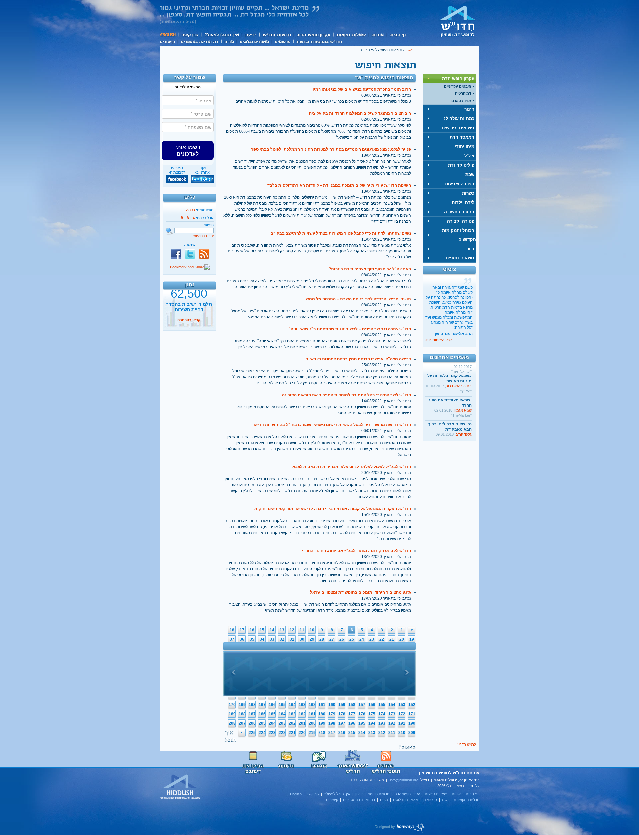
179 (331, 714)
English (169, 34)
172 (401, 714)
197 (341, 723)
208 (232, 723)
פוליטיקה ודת (461, 165)
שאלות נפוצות (351, 34)
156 (371, 704)
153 (401, 704)
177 (351, 714)
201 (302, 723)
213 (371, 732)
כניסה (190, 210)
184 (282, 714)
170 (232, 704)
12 (292, 630)
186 (262, 714)
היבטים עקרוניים (457, 86)
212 (381, 732)
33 (272, 639)
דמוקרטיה (463, 93)
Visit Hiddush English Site (180, 787)
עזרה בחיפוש (203, 236)
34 (262, 639)
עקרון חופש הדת (313, 34)
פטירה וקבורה (460, 221)
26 (341, 639)
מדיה (229, 41)
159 (341, 704)
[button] (188, 150)
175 (371, 714)
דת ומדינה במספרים (199, 41)
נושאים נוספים (460, 257)
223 (272, 732)
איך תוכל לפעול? (221, 34)
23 (371, 639)
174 (381, 714)
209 (411, 732)
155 (381, 704)
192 (391, 723)
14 (272, 630)
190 (411, 723)
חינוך (469, 109)
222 (282, 732)
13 (282, 630)
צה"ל (469, 155)
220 (302, 732)
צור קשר (189, 34)
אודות (378, 34)
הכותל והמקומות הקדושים (459, 235)
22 (381, 639)
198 (331, 723)
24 (361, 639)
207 (242, 723)
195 (361, 723)
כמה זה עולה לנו (458, 118)
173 (391, 714)
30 (302, 639)
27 (331, 639)
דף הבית (398, 34)
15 (262, 630)
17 (242, 630)
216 (341, 732)
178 (341, 714)
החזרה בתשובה (459, 211)
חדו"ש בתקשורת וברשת (319, 41)
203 (282, 723)
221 (292, 732)
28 (322, 639)
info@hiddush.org (404, 780)
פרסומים (282, 41)
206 (252, 723)
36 (242, 639)
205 (262, 723)
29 (312, 639)
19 (411, 639)
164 (292, 704)
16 (252, 630)
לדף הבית (457, 21)
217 (331, 732)
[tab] (449, 78)
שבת (469, 174)
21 (391, 639)
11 (302, 630)
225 (252, 732)
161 (322, 704)
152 (411, 704)
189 (232, 714)
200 (312, 723)
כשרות (468, 193)
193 (381, 723)
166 (272, 704)
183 (292, 714)
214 (361, 732)
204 (272, 723)
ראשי (411, 50)
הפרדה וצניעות (459, 183)
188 (242, 714)
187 (252, 714)
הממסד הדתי (461, 137)
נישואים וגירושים (458, 127)
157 (361, 704)
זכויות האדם (461, 101)
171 (411, 714)
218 (322, 732)
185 (272, 714)
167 (262, 704)
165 (282, 704)
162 (312, 704)
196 (351, 723)
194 (371, 723)
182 (302, 714)
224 (262, 732)
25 (351, 639)
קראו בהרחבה (188, 324)
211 (391, 732)
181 (312, 714)
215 (351, 732)
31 (292, 639)
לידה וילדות (463, 202)
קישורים (169, 41)
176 (361, 714)
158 (351, 704)
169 (242, 704)
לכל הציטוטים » (438, 340)
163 (302, 704)
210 (401, 732)
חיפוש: (208, 225)
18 (232, 630)
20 (401, 639)
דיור (470, 248)
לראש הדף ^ (466, 744)
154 (391, 704)
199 (322, 723)
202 (292, 723)
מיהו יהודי (464, 146)
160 (331, 704)
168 (252, 704)
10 (312, 630)
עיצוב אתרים (400, 827)
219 (312, 732)
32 (282, 639)
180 (322, 714)
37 (232, 639)
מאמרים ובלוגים (254, 41)
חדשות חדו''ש (276, 34)
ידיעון (250, 34)
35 (252, 639)
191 (401, 723)
